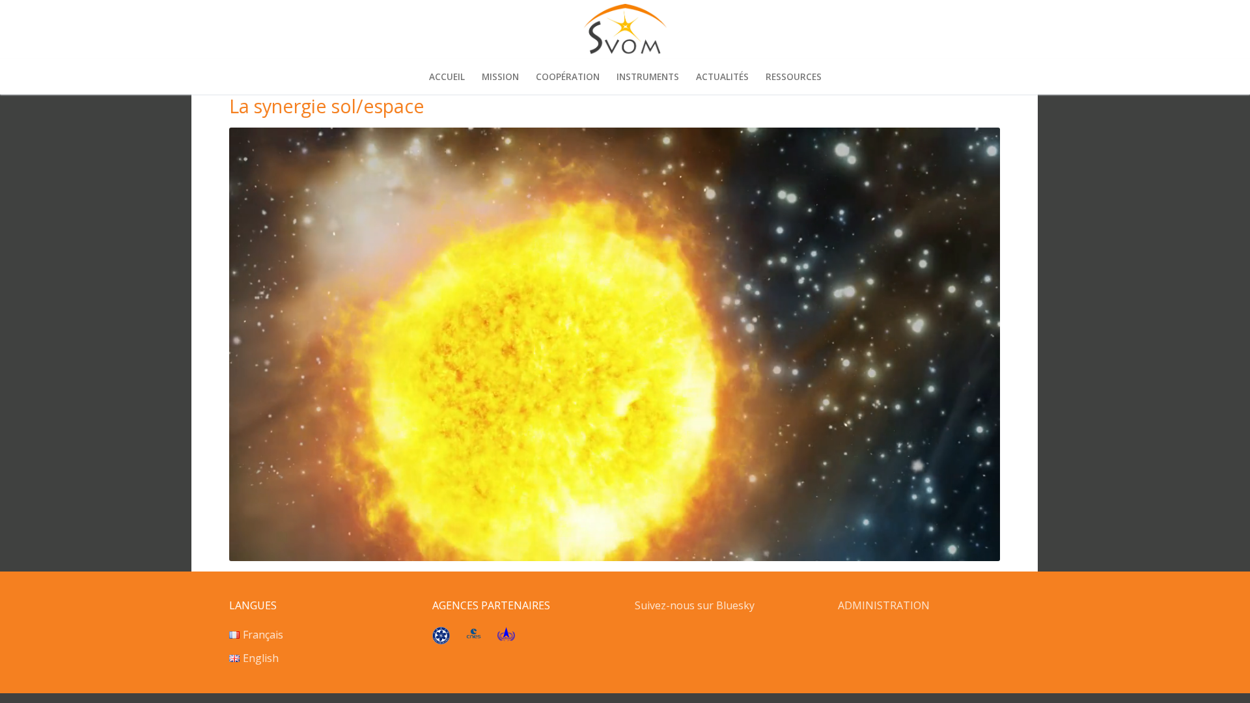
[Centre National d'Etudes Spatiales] (473, 634)
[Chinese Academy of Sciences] (441, 640)
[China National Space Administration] (506, 637)
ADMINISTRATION (884, 605)
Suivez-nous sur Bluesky (696, 605)
